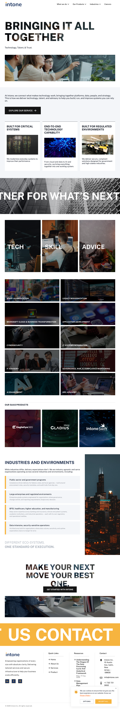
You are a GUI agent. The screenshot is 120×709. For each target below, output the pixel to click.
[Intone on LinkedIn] (7, 681)
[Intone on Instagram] (20, 681)
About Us (55, 664)
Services (54, 668)
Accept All (103, 701)
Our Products (78, 4)
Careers (107, 4)
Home (53, 660)
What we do (62, 4)
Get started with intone (60, 589)
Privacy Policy (85, 695)
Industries (94, 4)
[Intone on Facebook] (14, 681)
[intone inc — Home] (13, 4)
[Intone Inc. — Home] (21, 654)
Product (54, 672)
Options (87, 701)
